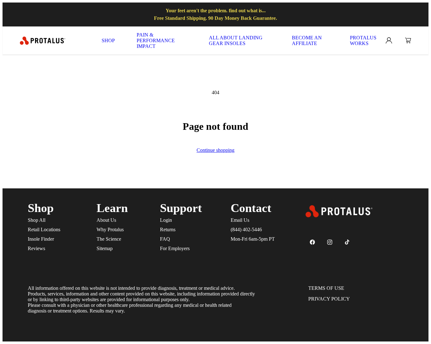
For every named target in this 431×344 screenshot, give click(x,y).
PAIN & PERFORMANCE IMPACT (156, 40)
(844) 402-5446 (246, 229)
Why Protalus (110, 229)
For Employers (175, 248)
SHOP (108, 40)
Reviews (36, 248)
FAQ (165, 239)
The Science (109, 239)
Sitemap (105, 248)
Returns (167, 229)
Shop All (36, 220)
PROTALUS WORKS (363, 40)
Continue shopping (215, 150)
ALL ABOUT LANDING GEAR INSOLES (236, 40)
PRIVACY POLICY (329, 298)
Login (166, 220)
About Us (106, 220)
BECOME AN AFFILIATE (307, 40)
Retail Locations (44, 229)
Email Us (240, 220)
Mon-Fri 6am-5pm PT (253, 239)
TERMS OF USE (326, 288)
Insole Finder (41, 239)
